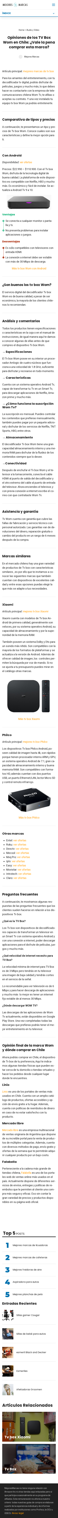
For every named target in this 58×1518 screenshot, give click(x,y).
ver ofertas (25, 162)
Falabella (26, 1172)
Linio (5, 1091)
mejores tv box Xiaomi (35, 611)
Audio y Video (32, 30)
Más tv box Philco (29, 817)
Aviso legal (18, 1513)
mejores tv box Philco (34, 741)
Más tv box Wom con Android (29, 268)
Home (21, 30)
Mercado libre (10, 1130)
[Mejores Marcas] (15, 4)
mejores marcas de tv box (38, 71)
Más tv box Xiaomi (29, 719)
